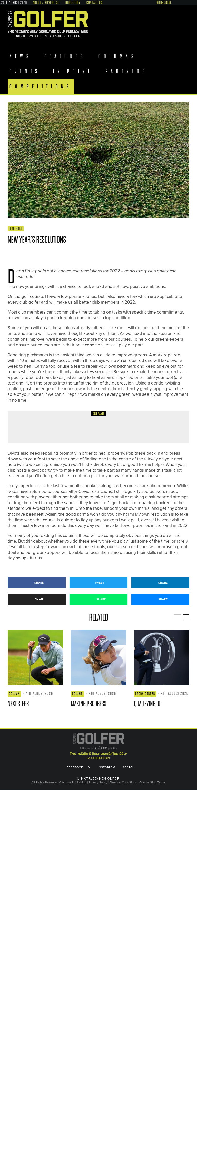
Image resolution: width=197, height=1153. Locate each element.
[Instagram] (186, 2)
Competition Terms (152, 782)
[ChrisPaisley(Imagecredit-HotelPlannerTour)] (35, 657)
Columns (120, 56)
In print (74, 71)
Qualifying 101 (148, 703)
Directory (72, 3)
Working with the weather (71, 430)
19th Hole (15, 229)
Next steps (18, 703)
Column (50, 421)
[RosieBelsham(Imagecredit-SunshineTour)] (98, 657)
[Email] (47, 255)
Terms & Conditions (124, 782)
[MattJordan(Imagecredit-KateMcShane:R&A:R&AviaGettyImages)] (161, 657)
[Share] (10, 255)
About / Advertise (46, 3)
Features (66, 56)
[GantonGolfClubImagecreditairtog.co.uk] (25, 427)
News (20, 56)
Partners (129, 71)
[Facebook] (176, 2)
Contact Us (94, 3)
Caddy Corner (145, 694)
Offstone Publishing (72, 782)
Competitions (40, 86)
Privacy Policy (98, 782)
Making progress (88, 703)
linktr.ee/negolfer (98, 779)
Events (25, 71)
